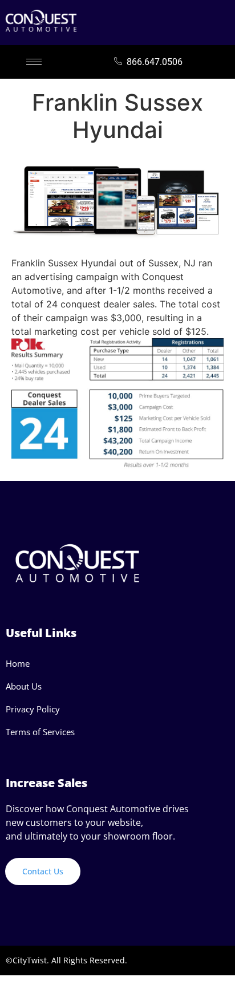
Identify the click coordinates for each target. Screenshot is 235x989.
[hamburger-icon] (34, 62)
